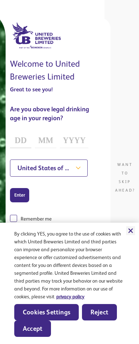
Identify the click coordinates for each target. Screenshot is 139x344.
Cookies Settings (46, 312)
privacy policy (70, 296)
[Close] (130, 230)
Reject (99, 312)
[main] (69, 283)
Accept (32, 328)
